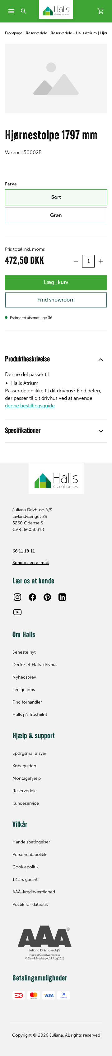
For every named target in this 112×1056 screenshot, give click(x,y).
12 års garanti (25, 879)
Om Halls (23, 635)
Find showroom (55, 300)
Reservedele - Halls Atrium (74, 33)
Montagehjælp (26, 778)
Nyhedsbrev (24, 677)
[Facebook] (32, 597)
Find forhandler (27, 702)
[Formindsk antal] (76, 261)
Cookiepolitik (25, 867)
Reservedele (36, 33)
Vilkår (19, 825)
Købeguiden (24, 766)
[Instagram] (17, 597)
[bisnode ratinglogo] (56, 943)
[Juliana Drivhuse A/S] (56, 9)
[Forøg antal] (101, 261)
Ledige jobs (23, 689)
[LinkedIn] (62, 597)
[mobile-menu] (11, 11)
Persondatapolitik (29, 854)
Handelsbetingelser (31, 842)
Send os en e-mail (30, 562)
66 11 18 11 (23, 551)
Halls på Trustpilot (29, 714)
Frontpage (13, 33)
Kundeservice (25, 803)
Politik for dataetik (30, 904)
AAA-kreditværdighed (33, 892)
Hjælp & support (33, 736)
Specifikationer (22, 431)
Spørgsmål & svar (29, 753)
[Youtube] (17, 612)
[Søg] (23, 11)
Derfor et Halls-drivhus (34, 664)
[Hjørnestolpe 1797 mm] (56, 78)
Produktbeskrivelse (27, 359)
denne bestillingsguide (30, 406)
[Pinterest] (47, 597)
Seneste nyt (24, 652)
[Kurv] (101, 11)
